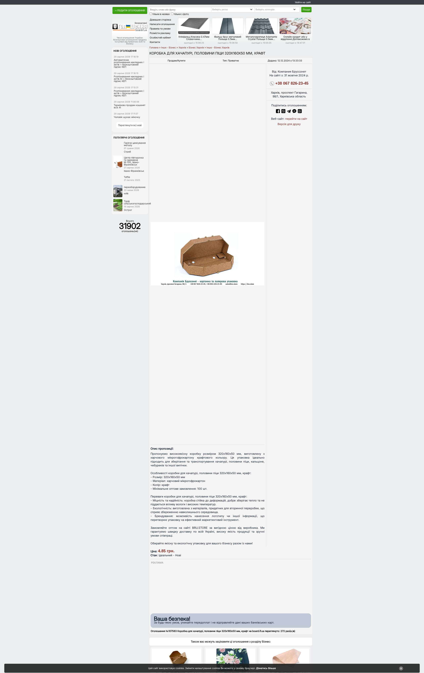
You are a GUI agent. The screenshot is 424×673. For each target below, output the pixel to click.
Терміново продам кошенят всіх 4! (129, 106)
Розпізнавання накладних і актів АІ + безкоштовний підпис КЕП (129, 78)
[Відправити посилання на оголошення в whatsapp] (300, 112)
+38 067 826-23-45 (291, 83)
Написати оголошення (162, 24)
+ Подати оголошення (130, 10)
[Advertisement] (230, 588)
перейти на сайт (296, 118)
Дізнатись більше (266, 668)
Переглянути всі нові (130, 125)
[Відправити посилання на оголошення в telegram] (289, 112)
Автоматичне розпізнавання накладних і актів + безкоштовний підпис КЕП (129, 63)
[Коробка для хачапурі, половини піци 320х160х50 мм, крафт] (208, 253)
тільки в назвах (161, 14)
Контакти (155, 42)
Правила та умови (160, 28)
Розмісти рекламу (160, 33)
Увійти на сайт (303, 2)
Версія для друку (289, 124)
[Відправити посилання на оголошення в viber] (283, 112)
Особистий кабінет (160, 37)
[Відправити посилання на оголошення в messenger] (294, 112)
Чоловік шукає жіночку (127, 117)
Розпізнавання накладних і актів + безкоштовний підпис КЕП (129, 93)
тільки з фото (181, 14)
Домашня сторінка (160, 19)
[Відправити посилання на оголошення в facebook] (278, 112)
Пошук (306, 9)
